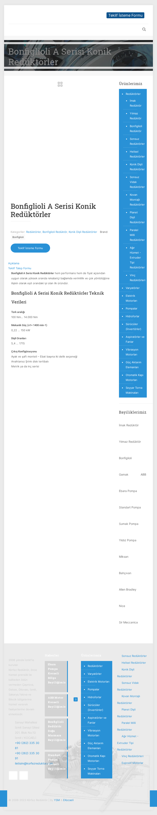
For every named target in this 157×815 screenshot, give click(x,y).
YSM (57, 800)
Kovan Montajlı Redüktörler (136, 199)
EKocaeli (68, 800)
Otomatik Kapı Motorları (134, 377)
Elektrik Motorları (131, 298)
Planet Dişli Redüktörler (136, 217)
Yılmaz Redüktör (135, 116)
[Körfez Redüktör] (26, 14)
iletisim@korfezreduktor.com (34, 763)
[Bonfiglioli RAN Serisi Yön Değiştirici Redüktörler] (153, 798)
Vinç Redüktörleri (136, 278)
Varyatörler (133, 288)
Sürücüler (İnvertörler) (133, 326)
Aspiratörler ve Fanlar (135, 339)
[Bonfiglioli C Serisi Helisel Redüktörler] (3, 798)
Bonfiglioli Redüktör (55, 231)
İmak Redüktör (135, 103)
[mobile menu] (12, 29)
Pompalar (131, 308)
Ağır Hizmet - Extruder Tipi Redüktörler (136, 257)
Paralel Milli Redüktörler (136, 234)
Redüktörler (33, 231)
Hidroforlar (132, 316)
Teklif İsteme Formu (125, 15)
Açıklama (13, 263)
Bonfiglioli (18, 237)
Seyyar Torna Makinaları (134, 390)
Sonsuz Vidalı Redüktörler (136, 182)
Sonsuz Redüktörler (136, 141)
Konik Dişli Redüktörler (83, 231)
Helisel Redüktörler (136, 154)
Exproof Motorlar (132, 762)
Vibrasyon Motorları (132, 352)
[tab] (60, 263)
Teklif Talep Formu (19, 268)
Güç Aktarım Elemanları (133, 365)
